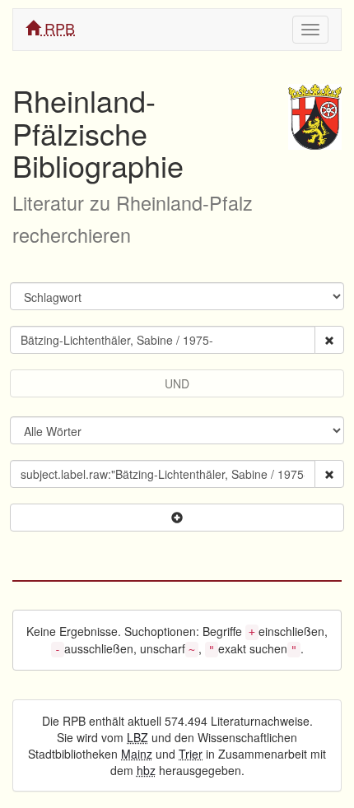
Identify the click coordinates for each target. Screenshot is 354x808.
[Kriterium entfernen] (329, 340)
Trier (191, 753)
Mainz (136, 753)
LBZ (137, 737)
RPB (57, 28)
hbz (146, 770)
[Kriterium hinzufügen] (177, 518)
